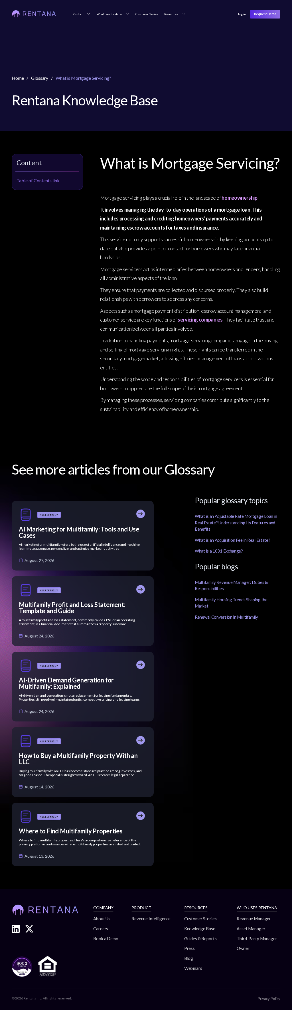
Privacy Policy (269, 998)
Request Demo (265, 14)
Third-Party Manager (257, 938)
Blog (188, 958)
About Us (101, 918)
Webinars (193, 968)
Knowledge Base (199, 928)
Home (18, 78)
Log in (242, 14)
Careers (100, 928)
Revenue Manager (254, 918)
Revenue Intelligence (151, 918)
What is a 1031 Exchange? (219, 550)
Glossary (39, 78)
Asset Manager (251, 928)
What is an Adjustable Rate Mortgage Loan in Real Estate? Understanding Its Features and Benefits (236, 522)
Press (189, 948)
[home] (34, 14)
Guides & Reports (200, 938)
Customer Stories (146, 14)
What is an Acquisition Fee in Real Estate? (232, 540)
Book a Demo (105, 938)
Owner (243, 948)
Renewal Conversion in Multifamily (226, 617)
